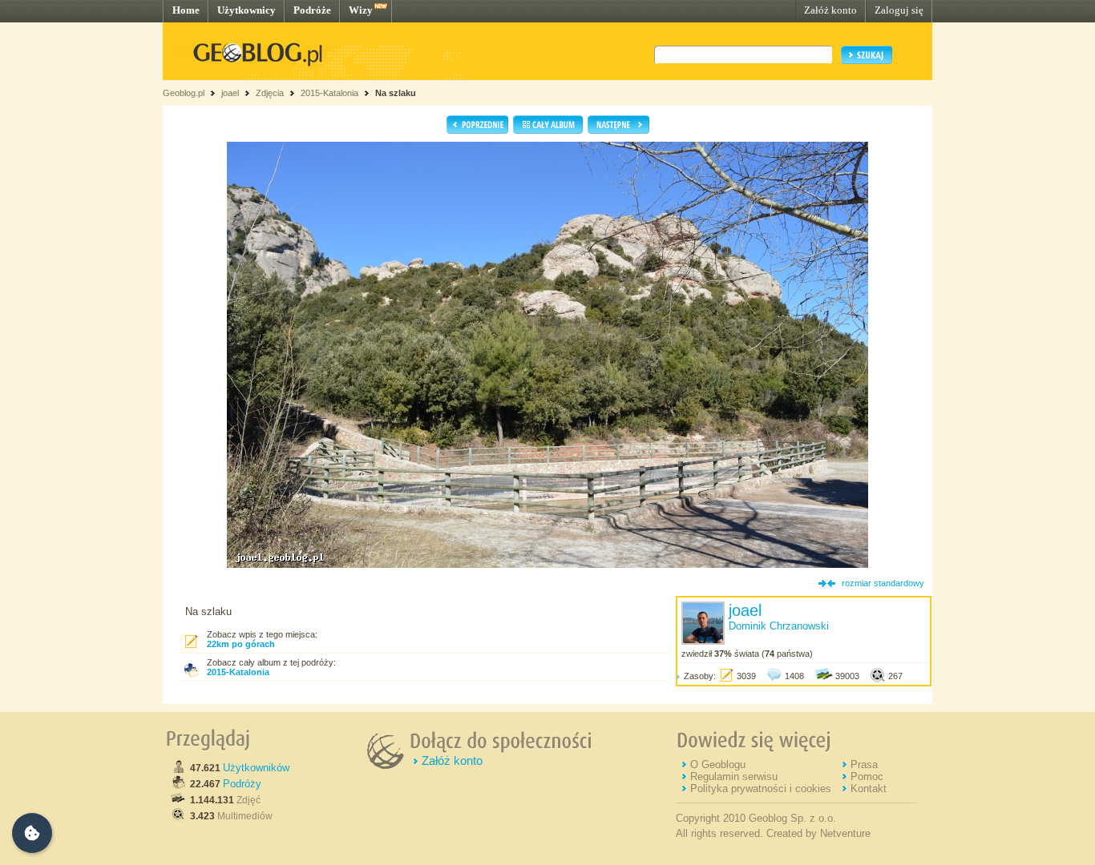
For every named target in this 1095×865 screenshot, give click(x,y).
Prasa (864, 764)
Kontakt (869, 789)
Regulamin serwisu (734, 776)
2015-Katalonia (329, 93)
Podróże (312, 10)
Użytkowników (256, 768)
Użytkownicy (246, 10)
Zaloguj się (899, 10)
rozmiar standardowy (883, 583)
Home (186, 10)
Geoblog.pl (183, 93)
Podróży (242, 784)
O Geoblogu (717, 764)
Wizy (361, 10)
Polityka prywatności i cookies (760, 789)
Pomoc (867, 776)
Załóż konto (830, 10)
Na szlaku (395, 93)
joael (230, 93)
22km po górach (241, 644)
